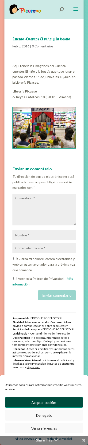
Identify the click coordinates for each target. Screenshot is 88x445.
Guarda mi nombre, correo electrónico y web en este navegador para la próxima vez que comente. (43, 264)
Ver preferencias (44, 428)
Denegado (44, 415)
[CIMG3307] (44, 148)
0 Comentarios (43, 46)
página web (33, 367)
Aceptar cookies (44, 402)
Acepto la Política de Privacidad (41, 279)
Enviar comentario (57, 295)
